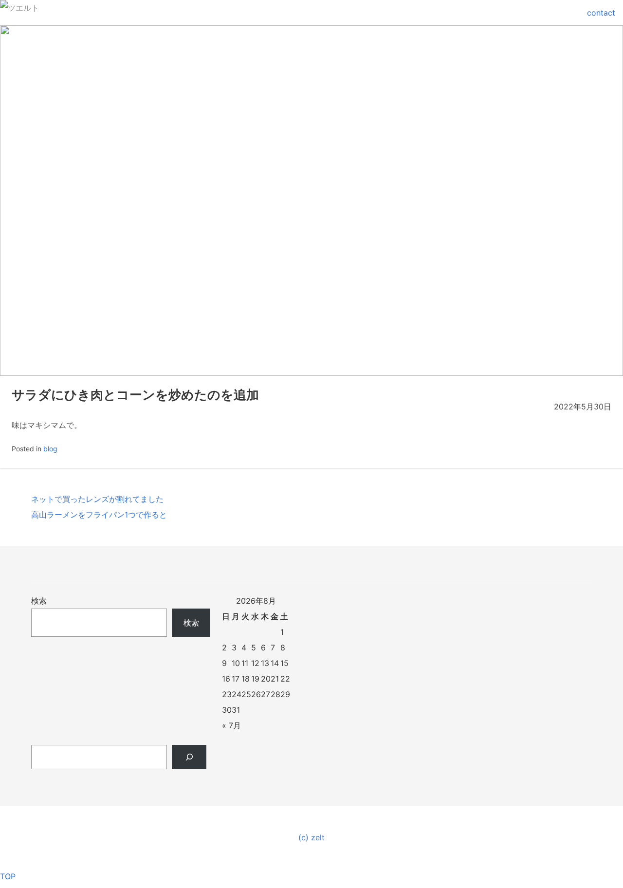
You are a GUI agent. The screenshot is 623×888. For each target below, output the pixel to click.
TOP (8, 876)
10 (236, 663)
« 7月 (231, 725)
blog (50, 448)
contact (601, 13)
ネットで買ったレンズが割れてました (97, 499)
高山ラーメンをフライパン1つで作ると (99, 514)
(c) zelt (311, 837)
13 (265, 663)
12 (255, 663)
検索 (39, 601)
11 (244, 663)
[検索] (189, 757)
